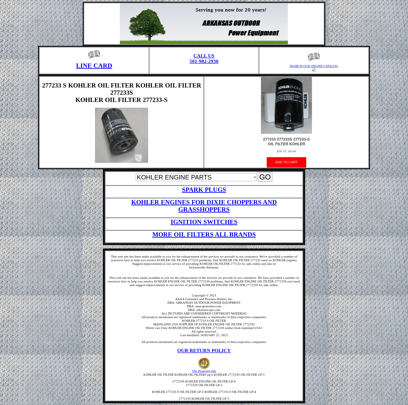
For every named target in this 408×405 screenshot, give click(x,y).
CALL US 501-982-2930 (204, 58)
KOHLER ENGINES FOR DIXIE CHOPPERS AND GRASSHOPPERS (204, 206)
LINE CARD (94, 65)
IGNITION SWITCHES (204, 221)
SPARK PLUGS (204, 189)
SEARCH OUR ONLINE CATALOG (314, 66)
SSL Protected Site (204, 371)
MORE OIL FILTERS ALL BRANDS (204, 234)
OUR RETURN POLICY (204, 350)
